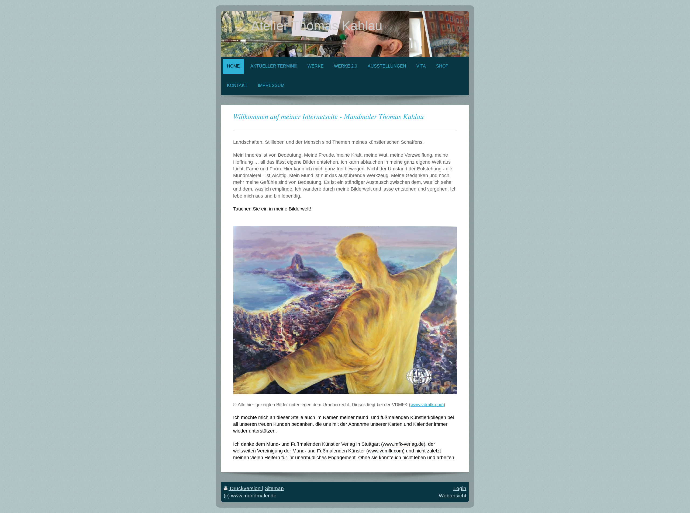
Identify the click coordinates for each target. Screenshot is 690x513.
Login (459, 488)
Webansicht (452, 495)
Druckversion (245, 488)
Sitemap (274, 488)
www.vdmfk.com (427, 404)
